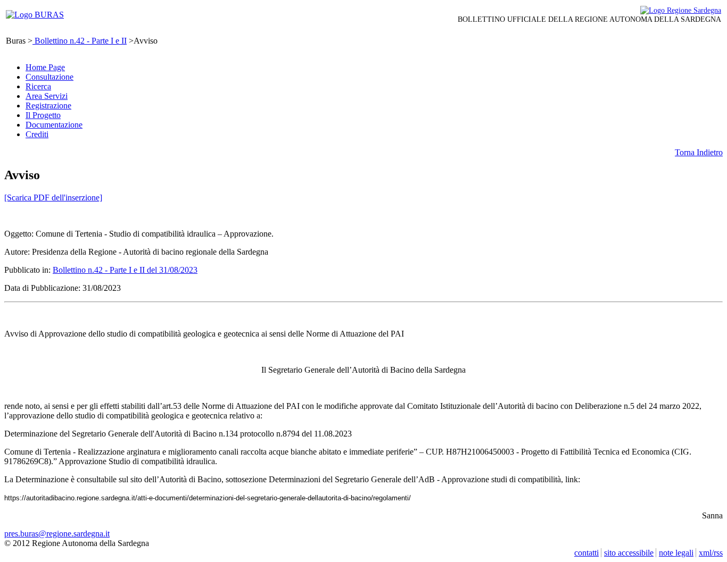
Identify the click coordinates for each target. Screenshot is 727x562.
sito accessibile (629, 552)
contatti (586, 552)
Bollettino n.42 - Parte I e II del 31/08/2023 (125, 269)
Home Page (45, 67)
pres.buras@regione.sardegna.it (57, 533)
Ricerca (38, 86)
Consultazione (49, 76)
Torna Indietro (699, 152)
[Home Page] (35, 14)
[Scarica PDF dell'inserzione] (53, 197)
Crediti (37, 134)
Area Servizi (47, 95)
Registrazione (48, 105)
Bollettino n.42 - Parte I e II (79, 40)
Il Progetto (43, 115)
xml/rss (711, 552)
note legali (676, 552)
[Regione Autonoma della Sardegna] (680, 10)
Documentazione (54, 124)
